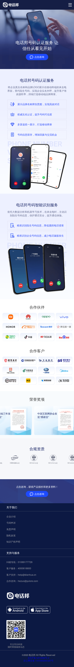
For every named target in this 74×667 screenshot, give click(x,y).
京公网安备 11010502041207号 (38, 660)
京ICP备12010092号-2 (38, 657)
